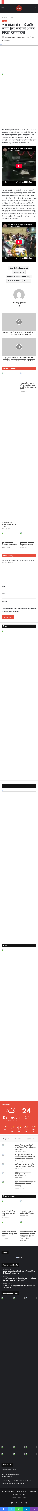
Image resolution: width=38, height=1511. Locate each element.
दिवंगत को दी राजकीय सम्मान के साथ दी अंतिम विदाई (9, 1234)
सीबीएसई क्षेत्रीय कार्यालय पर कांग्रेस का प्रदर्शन (9, 524)
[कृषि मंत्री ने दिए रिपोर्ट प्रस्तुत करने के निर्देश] (28, 536)
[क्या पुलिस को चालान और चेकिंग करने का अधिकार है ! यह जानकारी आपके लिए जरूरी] (7, 1157)
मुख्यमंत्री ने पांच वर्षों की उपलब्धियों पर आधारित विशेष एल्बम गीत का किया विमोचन (28, 1235)
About (19, 1498)
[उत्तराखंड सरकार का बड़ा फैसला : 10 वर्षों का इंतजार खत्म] (7, 1456)
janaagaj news (9, 37)
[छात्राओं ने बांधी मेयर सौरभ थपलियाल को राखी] (10, 1204)
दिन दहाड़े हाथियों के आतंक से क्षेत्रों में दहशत (27, 1212)
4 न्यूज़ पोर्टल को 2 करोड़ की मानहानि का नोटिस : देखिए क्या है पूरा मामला (25, 1147)
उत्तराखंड (11, 17)
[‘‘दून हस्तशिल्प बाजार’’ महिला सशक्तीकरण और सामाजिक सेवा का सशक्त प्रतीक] (28, 376)
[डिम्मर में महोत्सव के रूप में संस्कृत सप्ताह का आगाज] (19, 1456)
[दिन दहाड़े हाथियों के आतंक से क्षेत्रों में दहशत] (28, 1204)
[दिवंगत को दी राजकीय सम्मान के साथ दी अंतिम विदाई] (10, 1225)
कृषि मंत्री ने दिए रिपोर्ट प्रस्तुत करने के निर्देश (27, 544)
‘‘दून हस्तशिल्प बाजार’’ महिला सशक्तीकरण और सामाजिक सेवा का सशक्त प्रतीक (28, 386)
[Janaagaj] (19, 8)
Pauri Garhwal (14, 281)
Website (4, 601)
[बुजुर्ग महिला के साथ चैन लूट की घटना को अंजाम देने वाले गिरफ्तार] (7, 1184)
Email (4, 593)
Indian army (19, 272)
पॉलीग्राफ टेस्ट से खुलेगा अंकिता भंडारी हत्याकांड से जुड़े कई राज (25, 1165)
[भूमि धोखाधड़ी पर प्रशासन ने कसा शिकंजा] (10, 536)
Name (4, 586)
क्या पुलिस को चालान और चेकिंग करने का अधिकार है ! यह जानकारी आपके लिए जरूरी (25, 1157)
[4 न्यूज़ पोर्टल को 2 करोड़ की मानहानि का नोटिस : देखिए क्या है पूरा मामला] (7, 1148)
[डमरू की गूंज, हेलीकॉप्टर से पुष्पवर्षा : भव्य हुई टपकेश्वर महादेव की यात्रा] (30, 1449)
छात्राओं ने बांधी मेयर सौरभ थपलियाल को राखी (8, 1213)
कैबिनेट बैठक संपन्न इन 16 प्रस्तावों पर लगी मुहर (23, 1174)
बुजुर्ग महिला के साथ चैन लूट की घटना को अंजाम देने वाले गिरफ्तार (25, 1184)
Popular (6, 1139)
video (27, 281)
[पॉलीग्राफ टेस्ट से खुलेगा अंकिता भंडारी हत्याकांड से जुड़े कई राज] (7, 1167)
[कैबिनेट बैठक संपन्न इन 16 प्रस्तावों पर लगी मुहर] (7, 1175)
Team (24, 1498)
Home (5, 17)
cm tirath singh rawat (19, 268)
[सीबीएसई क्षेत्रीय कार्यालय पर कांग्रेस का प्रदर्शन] (10, 446)
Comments (31, 1139)
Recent (17, 1139)
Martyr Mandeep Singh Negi (19, 276)
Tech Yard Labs (20, 1494)
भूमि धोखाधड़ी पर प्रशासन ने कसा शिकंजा (9, 544)
